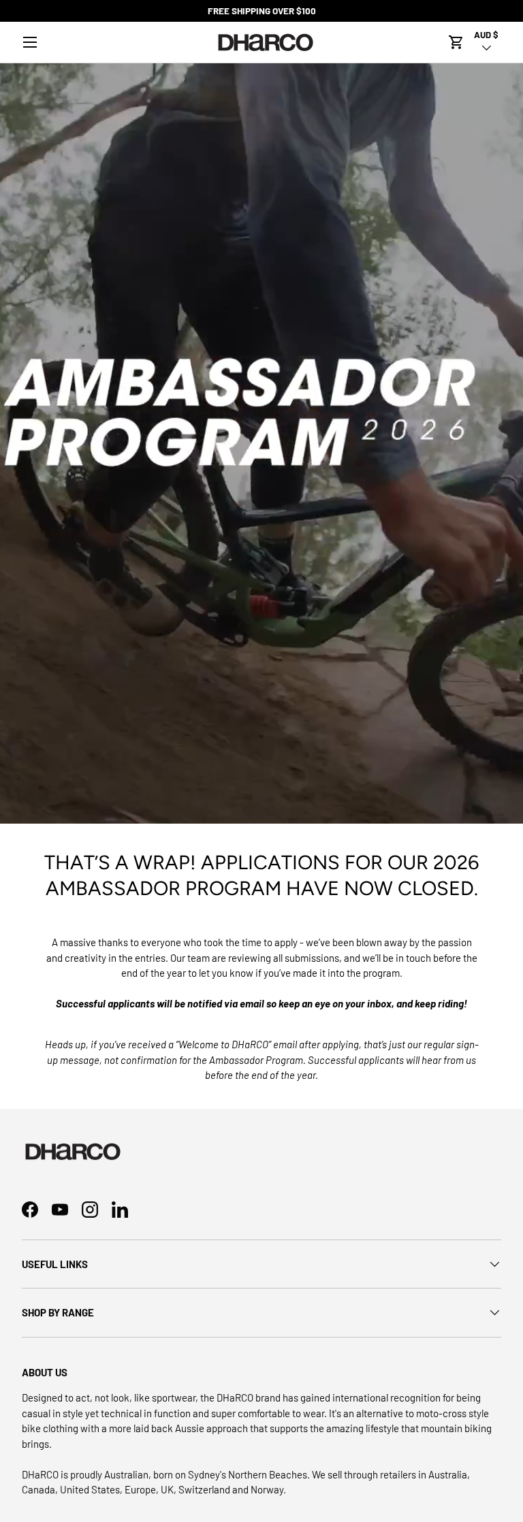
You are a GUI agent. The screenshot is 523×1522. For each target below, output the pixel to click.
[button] (456, 42)
